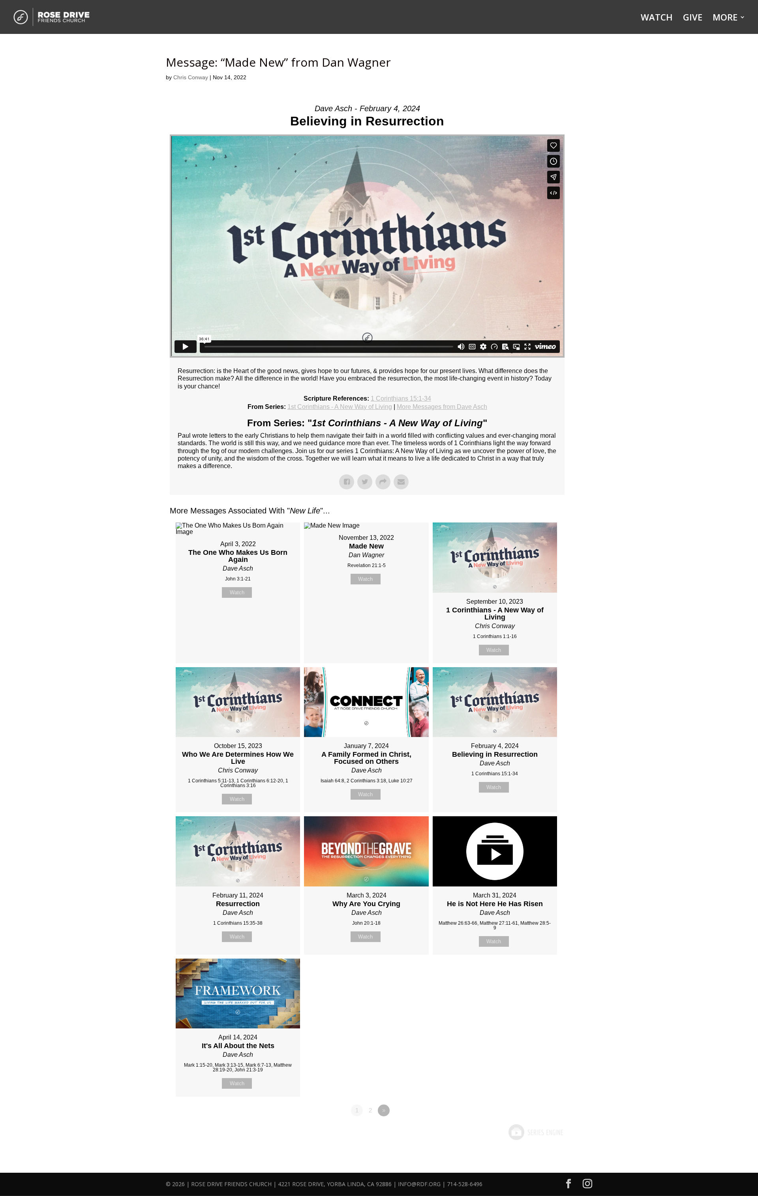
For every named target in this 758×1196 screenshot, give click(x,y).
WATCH (657, 18)
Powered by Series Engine (535, 1132)
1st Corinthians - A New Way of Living (339, 406)
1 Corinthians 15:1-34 (401, 398)
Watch (237, 592)
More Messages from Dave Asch (442, 406)
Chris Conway (190, 77)
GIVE (692, 18)
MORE (725, 18)
